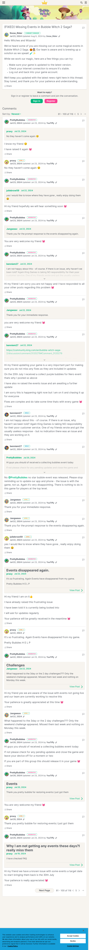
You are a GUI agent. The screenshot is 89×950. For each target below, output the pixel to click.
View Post (75, 590)
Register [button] (51, 101)
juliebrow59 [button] (12, 190)
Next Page (44, 890)
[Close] (83, 930)
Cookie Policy (13, 946)
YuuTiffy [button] (50, 123)
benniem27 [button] (12, 264)
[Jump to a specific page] (85, 114)
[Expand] (44, 278)
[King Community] (44, 2)
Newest (15, 114)
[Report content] (83, 28)
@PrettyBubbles (17, 477)
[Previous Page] (75, 114)
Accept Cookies (73, 936)
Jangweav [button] (11, 229)
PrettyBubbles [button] (17, 120)
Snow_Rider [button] (16, 33)
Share (8, 86)
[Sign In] (86, 2)
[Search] (81, 2)
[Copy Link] (59, 36)
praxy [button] (9, 131)
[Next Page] (81, 114)
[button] (6, 34)
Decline (73, 941)
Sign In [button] (36, 101)
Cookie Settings (73, 946)
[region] (44, 939)
